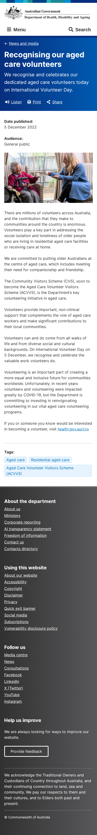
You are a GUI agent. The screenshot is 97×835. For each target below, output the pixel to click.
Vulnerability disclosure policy (31, 628)
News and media (24, 43)
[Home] (48, 12)
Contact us (14, 542)
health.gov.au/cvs (73, 429)
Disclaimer (13, 595)
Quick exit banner (20, 608)
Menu (19, 29)
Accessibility (15, 581)
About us (12, 508)
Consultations (16, 668)
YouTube (12, 694)
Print (37, 102)
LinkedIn (11, 681)
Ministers (12, 515)
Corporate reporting (22, 522)
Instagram (13, 701)
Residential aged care (50, 459)
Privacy (10, 601)
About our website (20, 575)
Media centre (16, 654)
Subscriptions (16, 621)
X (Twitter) (13, 688)
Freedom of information (25, 535)
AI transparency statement (27, 528)
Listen (16, 102)
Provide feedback (26, 751)
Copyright (13, 588)
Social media (15, 615)
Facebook (13, 674)
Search (83, 29)
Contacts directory (21, 548)
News (9, 661)
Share (57, 102)
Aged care (15, 459)
